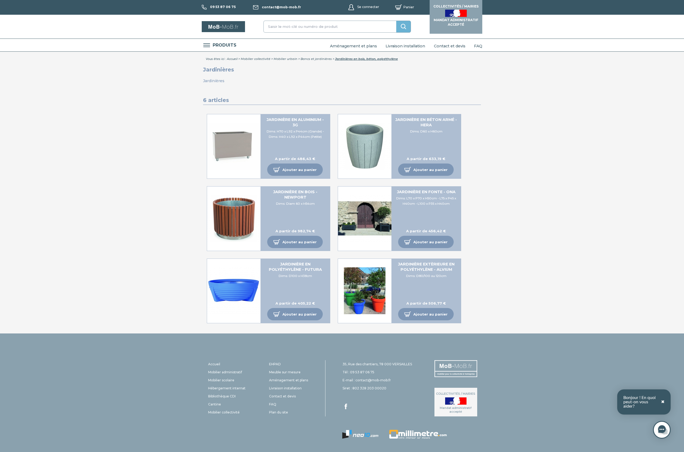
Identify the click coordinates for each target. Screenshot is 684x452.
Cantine (214, 404)
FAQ (478, 46)
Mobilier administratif (225, 372)
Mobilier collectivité (255, 59)
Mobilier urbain (285, 59)
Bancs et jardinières (316, 59)
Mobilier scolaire (221, 380)
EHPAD (275, 364)
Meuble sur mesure (285, 372)
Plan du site (278, 412)
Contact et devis (449, 46)
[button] (295, 170)
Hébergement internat (227, 388)
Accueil (232, 59)
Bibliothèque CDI (222, 396)
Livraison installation (405, 46)
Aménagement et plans (353, 46)
